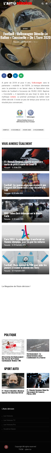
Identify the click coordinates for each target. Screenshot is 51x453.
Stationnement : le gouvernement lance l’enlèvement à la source (36, 355)
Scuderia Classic (10, 429)
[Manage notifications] (6, 447)
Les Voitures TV (9, 420)
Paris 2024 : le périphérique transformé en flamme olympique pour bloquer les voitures (24, 240)
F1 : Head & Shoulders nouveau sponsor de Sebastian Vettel (13, 391)
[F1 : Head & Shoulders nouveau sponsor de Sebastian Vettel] (13, 381)
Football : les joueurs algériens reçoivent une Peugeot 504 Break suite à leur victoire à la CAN (25, 187)
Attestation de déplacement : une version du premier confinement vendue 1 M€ (13, 359)
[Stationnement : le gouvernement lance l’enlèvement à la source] (38, 345)
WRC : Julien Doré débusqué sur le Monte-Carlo (23, 214)
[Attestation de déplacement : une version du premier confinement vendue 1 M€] (13, 347)
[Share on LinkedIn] (15, 75)
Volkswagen (37, 83)
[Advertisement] (22, 311)
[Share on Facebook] (4, 75)
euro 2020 (27, 130)
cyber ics (28, 449)
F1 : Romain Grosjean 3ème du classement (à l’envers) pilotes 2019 (38, 392)
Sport (25, 29)
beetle (6, 130)
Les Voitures (8, 416)
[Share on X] (9, 75)
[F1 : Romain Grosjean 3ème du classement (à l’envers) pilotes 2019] (38, 380)
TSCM (21, 449)
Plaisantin (16, 42)
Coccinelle (16, 130)
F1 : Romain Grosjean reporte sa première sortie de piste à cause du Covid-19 (23, 163)
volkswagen (39, 130)
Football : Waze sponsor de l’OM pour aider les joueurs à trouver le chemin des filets (25, 266)
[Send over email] (21, 75)
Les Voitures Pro (10, 425)
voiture (13, 97)
